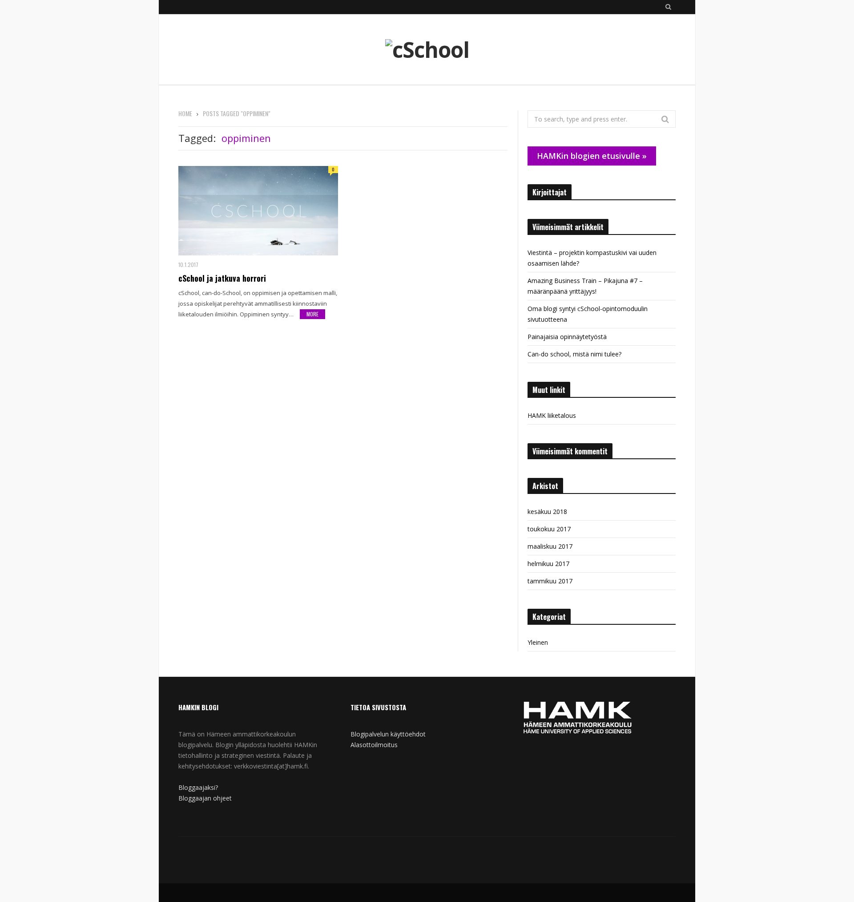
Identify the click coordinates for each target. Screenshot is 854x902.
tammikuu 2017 (550, 581)
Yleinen (538, 642)
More (312, 314)
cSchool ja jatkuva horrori (222, 278)
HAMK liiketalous (552, 415)
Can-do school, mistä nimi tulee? (574, 354)
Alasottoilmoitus (374, 744)
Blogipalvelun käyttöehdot (388, 734)
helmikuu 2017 (548, 563)
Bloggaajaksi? (198, 787)
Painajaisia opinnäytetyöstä (567, 336)
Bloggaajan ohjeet (205, 798)
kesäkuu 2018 (547, 511)
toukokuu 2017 (549, 529)
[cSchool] (427, 50)
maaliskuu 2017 (550, 546)
